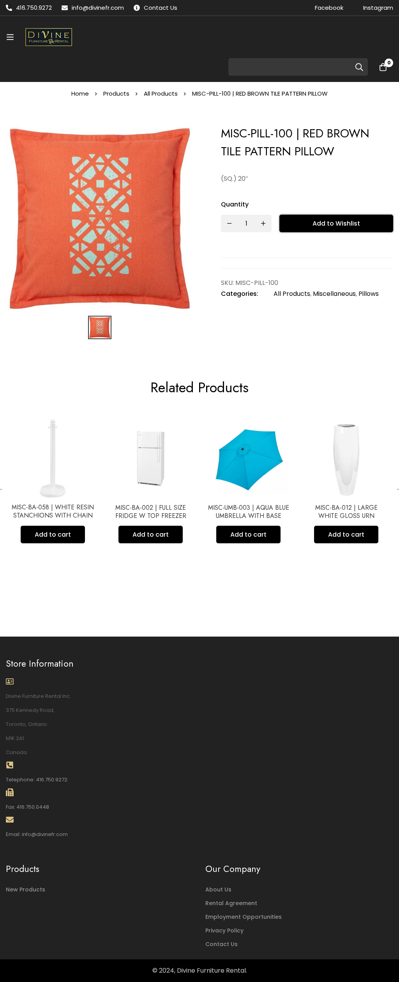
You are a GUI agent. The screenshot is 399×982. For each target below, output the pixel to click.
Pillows (368, 293)
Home (80, 93)
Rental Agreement (231, 903)
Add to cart (38, 534)
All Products (161, 93)
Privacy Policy (224, 930)
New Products (25, 889)
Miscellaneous (334, 293)
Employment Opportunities (243, 917)
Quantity (235, 204)
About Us (218, 889)
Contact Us (221, 944)
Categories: (239, 293)
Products (116, 93)
